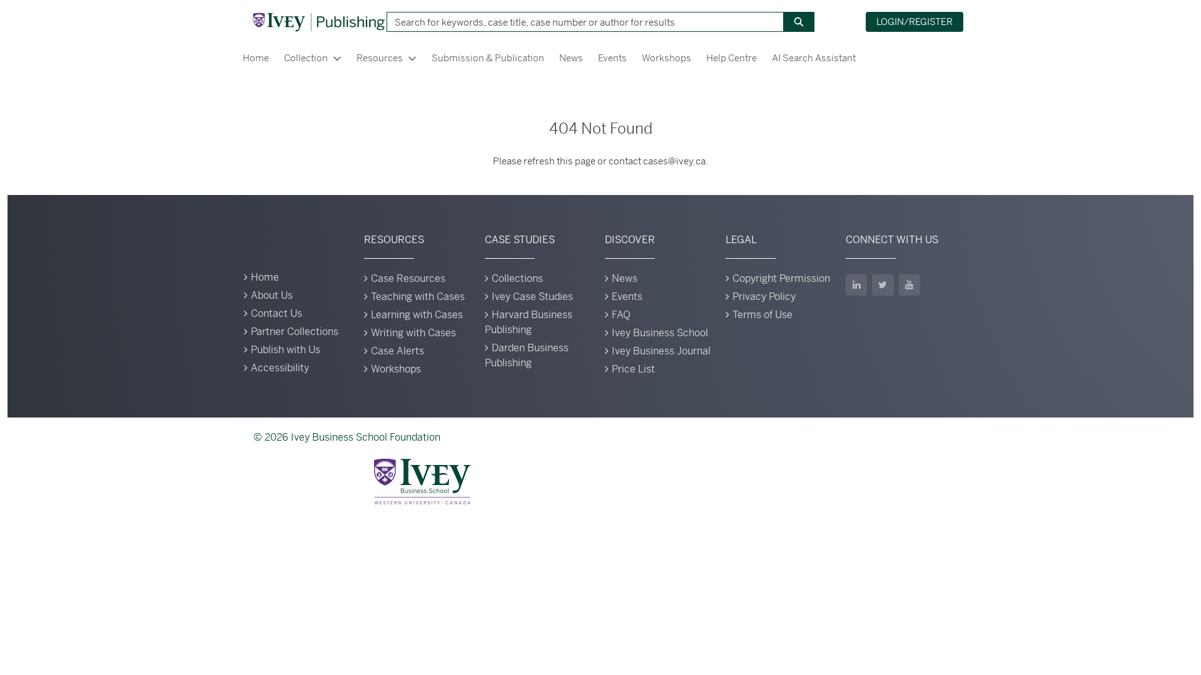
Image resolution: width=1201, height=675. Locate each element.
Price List (633, 369)
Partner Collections (294, 331)
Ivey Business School (660, 332)
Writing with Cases (413, 332)
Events (612, 58)
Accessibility (280, 367)
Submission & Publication (488, 58)
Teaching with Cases (418, 296)
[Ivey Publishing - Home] (318, 22)
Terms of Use (762, 314)
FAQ (621, 314)
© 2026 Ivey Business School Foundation (346, 437)
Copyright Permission (781, 278)
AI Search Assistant (814, 58)
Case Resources (408, 278)
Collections (517, 278)
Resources (380, 58)
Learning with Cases (417, 314)
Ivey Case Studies (532, 296)
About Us (272, 295)
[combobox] (580, 21)
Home (256, 58)
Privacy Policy (764, 296)
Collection (306, 58)
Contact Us (276, 313)
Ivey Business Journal (661, 351)
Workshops (666, 58)
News (571, 58)
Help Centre (731, 58)
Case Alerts (397, 351)
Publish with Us (285, 349)
